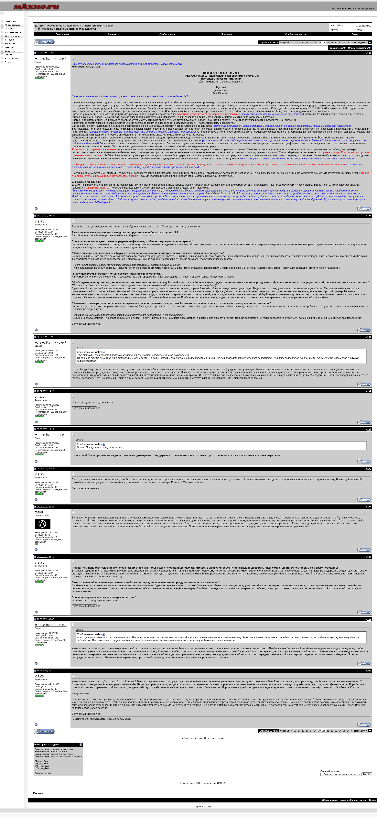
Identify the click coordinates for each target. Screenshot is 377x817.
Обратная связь (330, 800)
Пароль (333, 29)
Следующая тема (213, 738)
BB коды (39, 761)
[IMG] (37, 766)
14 (299, 42)
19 (319, 42)
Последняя (360, 42)
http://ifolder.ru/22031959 (86, 66)
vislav (39, 221)
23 (336, 42)
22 (332, 42)
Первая (284, 42)
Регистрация (62, 34)
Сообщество (166, 34)
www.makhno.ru (349, 800)
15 (303, 42)
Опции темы (336, 48)
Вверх (372, 800)
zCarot (207, 806)
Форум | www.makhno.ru (50, 26)
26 (348, 42)
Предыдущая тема (193, 738)
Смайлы (39, 763)
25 (344, 42)
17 (311, 42)
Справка (112, 34)
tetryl (39, 512)
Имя (331, 25)
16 (307, 42)
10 (295, 42)
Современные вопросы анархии (98, 26)
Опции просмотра (358, 48)
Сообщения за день (296, 34)
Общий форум (72, 26)
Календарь (227, 34)
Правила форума (43, 773)
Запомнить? (365, 26)
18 (315, 42)
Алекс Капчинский (51, 59)
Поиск (355, 34)
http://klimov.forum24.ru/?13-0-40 (224, 193)
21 (328, 42)
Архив (363, 800)
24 (340, 42)
